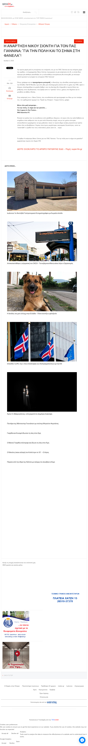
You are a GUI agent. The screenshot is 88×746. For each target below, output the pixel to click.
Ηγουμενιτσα (43, 690)
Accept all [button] (5, 733)
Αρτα (34, 690)
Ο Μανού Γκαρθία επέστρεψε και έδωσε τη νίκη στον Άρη (28, 443)
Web (53, 720)
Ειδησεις (14, 24)
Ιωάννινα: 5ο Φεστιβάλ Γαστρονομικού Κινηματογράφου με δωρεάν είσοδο (35, 213)
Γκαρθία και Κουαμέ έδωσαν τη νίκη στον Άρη (24, 433)
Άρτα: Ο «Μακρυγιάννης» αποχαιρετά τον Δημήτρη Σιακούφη (29, 414)
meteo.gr (61, 686)
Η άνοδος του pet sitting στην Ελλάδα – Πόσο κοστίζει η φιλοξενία (32, 314)
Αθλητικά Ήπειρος (44, 24)
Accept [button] (4, 743)
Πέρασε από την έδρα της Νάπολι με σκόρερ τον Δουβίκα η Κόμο (31, 462)
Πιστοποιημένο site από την (38, 702)
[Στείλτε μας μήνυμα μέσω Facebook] (82, 740)
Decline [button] (11, 743)
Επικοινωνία (44, 697)
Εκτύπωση (9, 91)
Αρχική (7, 24)
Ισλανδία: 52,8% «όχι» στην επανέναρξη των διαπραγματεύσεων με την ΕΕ (34, 364)
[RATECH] (15, 668)
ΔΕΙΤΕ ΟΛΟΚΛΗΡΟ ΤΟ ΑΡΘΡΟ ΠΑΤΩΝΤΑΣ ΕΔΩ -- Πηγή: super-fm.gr (49, 149)
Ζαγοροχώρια (79, 686)
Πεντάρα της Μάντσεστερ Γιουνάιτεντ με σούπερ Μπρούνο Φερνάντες (33, 424)
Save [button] (18, 741)
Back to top (8, 675)
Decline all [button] (14, 733)
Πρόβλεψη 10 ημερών (48, 686)
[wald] (15, 637)
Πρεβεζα (52, 690)
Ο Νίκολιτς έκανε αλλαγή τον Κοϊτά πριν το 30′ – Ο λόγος (28, 452)
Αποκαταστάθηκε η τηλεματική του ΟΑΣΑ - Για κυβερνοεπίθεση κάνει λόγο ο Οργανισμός (40, 263)
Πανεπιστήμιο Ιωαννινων (30, 686)
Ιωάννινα (69, 686)
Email (10, 99)
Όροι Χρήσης (44, 693)
